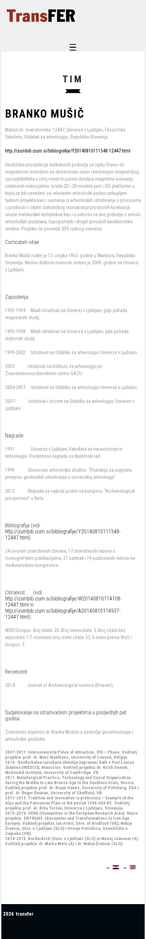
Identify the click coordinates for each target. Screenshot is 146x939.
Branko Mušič (45, 113)
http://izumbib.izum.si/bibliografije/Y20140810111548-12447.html (67, 151)
